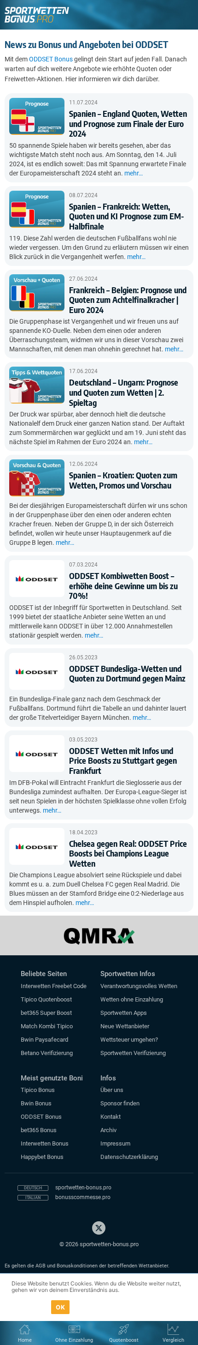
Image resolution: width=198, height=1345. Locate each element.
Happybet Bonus (42, 1156)
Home (25, 1340)
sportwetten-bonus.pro (83, 1187)
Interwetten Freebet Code (54, 986)
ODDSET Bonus (51, 59)
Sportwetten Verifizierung (133, 1052)
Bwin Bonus (36, 1103)
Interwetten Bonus (45, 1143)
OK (60, 1307)
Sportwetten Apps (123, 1012)
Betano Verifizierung (47, 1052)
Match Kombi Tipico (47, 1026)
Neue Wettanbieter (124, 1026)
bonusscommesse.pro (83, 1197)
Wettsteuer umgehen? (129, 1039)
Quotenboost (124, 1340)
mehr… (133, 173)
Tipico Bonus (38, 1089)
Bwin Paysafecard (44, 1039)
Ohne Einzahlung (74, 1340)
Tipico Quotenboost (46, 999)
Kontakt (110, 1116)
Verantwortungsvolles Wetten (138, 986)
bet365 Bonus (39, 1130)
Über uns (111, 1089)
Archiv (108, 1130)
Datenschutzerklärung (129, 1156)
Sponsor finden (120, 1103)
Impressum (115, 1143)
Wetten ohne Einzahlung (131, 999)
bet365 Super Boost (46, 1012)
